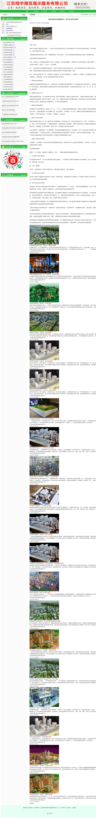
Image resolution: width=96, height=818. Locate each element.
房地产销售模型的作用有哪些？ (9, 132)
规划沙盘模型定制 (7, 89)
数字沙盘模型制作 (7, 60)
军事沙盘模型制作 (7, 62)
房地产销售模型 (7, 77)
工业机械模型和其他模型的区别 (9, 114)
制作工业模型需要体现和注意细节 (10, 96)
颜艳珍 (74, 807)
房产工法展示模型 (7, 72)
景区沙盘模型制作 (7, 67)
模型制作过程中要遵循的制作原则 (10, 105)
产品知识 (53, 11)
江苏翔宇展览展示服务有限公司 (37, 251)
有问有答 (62, 11)
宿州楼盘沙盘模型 (7, 52)
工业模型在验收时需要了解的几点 (10, 101)
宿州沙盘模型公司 (7, 42)
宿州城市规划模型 (7, 50)
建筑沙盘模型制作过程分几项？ (9, 123)
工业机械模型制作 (7, 79)
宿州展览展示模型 (7, 64)
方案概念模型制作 (7, 69)
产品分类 (44, 11)
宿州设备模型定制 (7, 82)
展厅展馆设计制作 (7, 87)
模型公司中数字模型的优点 (8, 110)
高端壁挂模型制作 (7, 74)
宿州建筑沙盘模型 (7, 45)
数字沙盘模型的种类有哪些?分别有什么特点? (13, 141)
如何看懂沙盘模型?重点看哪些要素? (11, 137)
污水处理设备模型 (7, 84)
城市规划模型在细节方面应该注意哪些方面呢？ (13, 128)
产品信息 (36, 11)
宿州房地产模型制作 (8, 47)
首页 (27, 11)
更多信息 (32, 803)
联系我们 (71, 11)
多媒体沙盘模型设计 (8, 57)
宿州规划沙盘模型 (7, 55)
